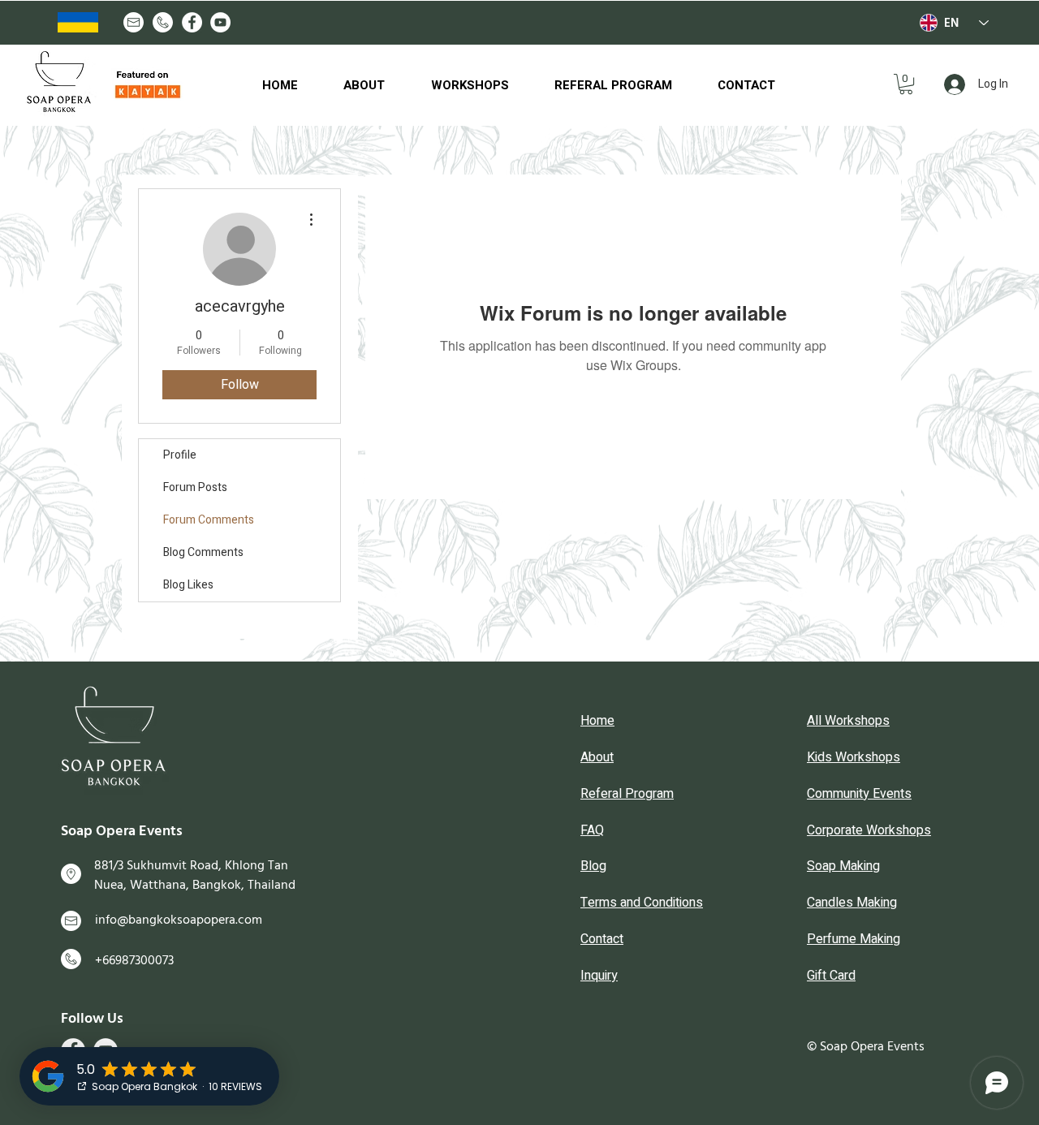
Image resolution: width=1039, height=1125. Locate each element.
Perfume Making (853, 939)
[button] (906, 84)
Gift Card (831, 975)
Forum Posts (195, 487)
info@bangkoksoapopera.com (178, 920)
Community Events (859, 794)
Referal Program (627, 794)
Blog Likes (188, 584)
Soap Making (843, 866)
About (597, 757)
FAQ (592, 830)
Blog (593, 866)
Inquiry (599, 975)
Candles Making (852, 902)
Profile (179, 454)
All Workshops (848, 721)
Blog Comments (203, 552)
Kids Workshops (853, 757)
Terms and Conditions (641, 902)
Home (597, 721)
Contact (601, 939)
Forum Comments (208, 519)
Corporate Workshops (869, 830)
